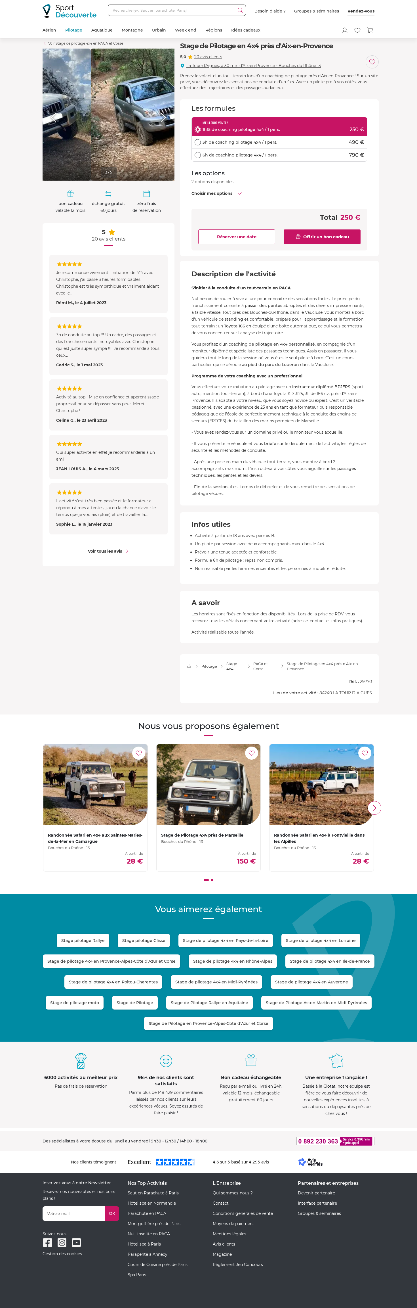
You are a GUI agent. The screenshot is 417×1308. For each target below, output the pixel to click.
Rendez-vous (361, 11)
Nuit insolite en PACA (149, 1233)
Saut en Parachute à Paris (153, 1193)
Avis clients (224, 1244)
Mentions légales (229, 1233)
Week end (185, 30)
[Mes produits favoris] (357, 30)
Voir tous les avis (105, 551)
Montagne (132, 30)
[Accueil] (189, 666)
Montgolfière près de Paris (154, 1223)
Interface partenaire (317, 1203)
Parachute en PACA (147, 1213)
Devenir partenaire (316, 1193)
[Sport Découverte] (69, 11)
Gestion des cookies (62, 1253)
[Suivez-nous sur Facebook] (47, 1243)
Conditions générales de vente (243, 1213)
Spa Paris (137, 1274)
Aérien (49, 30)
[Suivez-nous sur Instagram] (62, 1243)
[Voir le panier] (370, 30)
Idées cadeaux (245, 30)
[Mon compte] (344, 30)
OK (112, 1213)
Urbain (159, 30)
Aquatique (102, 30)
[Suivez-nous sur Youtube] (76, 1243)
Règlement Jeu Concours (238, 1264)
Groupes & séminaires (316, 11)
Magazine (222, 1254)
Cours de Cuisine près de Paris (158, 1264)
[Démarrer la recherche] (240, 10)
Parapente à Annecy (147, 1254)
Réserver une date (236, 236)
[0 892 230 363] (307, 1141)
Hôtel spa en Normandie (152, 1203)
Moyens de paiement (233, 1223)
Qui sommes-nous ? (233, 1193)
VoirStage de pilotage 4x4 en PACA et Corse (85, 43)
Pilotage (73, 30)
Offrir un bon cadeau (326, 236)
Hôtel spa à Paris (144, 1244)
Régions (213, 30)
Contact (221, 1203)
